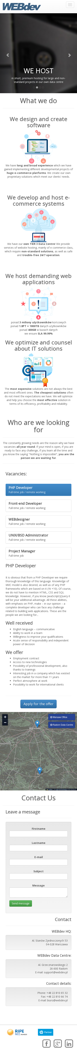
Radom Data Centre (62, 724)
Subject (38, 871)
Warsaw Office (59, 717)
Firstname (38, 828)
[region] (38, 751)
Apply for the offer (38, 704)
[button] (37, 724)
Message (38, 885)
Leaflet (50, 789)
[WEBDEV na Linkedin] (69, 1044)
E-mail (38, 857)
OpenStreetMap (61, 789)
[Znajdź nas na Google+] (58, 1044)
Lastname (38, 843)
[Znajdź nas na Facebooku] (46, 1044)
